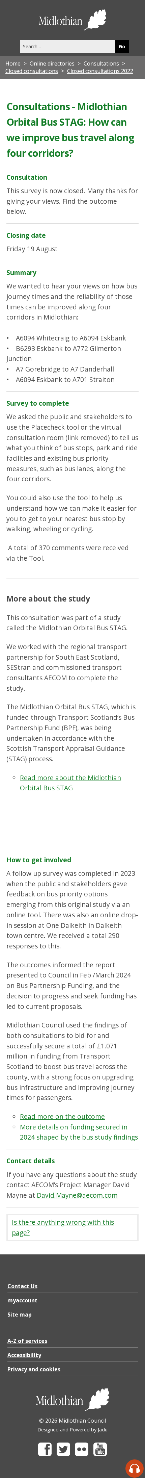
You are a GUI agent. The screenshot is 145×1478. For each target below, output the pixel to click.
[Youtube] (100, 1454)
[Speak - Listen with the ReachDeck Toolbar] (134, 1468)
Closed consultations (31, 71)
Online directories (52, 63)
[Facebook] (45, 1454)
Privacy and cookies (33, 1369)
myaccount (22, 1300)
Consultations (101, 63)
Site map (19, 1314)
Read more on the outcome (62, 1116)
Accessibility (24, 1355)
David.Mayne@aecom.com (77, 1195)
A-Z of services (27, 1341)
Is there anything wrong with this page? (63, 1227)
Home (13, 63)
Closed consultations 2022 (100, 71)
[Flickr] (81, 1454)
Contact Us (22, 1286)
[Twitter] (63, 1454)
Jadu (103, 1429)
